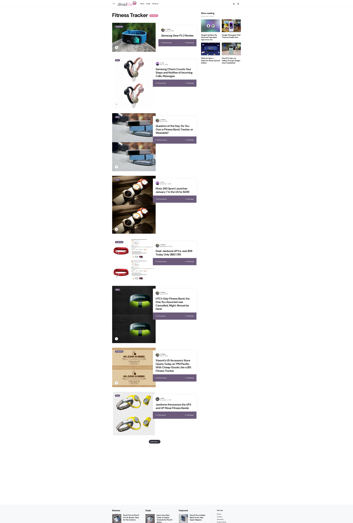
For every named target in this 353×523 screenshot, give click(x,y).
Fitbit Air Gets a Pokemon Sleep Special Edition (210, 60)
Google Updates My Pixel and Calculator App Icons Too (209, 37)
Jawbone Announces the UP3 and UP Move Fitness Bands (173, 406)
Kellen (169, 29)
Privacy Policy (221, 522)
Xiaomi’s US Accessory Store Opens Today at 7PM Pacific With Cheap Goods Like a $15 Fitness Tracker (173, 365)
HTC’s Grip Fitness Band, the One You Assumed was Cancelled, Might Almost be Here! (173, 304)
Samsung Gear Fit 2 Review (177, 35)
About (219, 514)
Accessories (119, 26)
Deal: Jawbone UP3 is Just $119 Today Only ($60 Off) (174, 252)
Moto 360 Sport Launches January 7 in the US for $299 (172, 190)
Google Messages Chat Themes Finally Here (231, 36)
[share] (116, 47)
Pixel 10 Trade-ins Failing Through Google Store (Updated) (231, 60)
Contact (219, 517)
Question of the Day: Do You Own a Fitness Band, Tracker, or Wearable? (174, 129)
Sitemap (220, 510)
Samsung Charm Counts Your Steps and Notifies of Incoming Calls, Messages (174, 72)
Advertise (220, 519)
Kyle (163, 398)
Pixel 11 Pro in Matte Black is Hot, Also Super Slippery (197, 517)
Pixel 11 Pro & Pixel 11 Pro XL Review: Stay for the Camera (131, 517)
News (117, 60)
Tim (163, 63)
